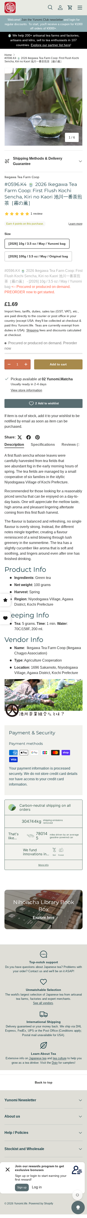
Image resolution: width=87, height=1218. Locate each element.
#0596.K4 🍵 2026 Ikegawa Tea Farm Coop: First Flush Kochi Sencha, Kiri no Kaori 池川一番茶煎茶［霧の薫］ (41, 60)
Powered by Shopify (41, 1203)
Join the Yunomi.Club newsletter (42, 19)
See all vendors (43, 1003)
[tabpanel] (43, 585)
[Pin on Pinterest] (37, 437)
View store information (26, 390)
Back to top (43, 1082)
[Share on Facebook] (28, 437)
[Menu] (80, 7)
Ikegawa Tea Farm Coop (21, 177)
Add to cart (58, 364)
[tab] (14, 444)
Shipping (32, 330)
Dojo (55, 1062)
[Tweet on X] (19, 437)
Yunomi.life (20, 1203)
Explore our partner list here (50, 45)
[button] (70, 7)
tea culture (59, 1058)
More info (43, 865)
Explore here (43, 917)
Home (8, 55)
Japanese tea (37, 1058)
